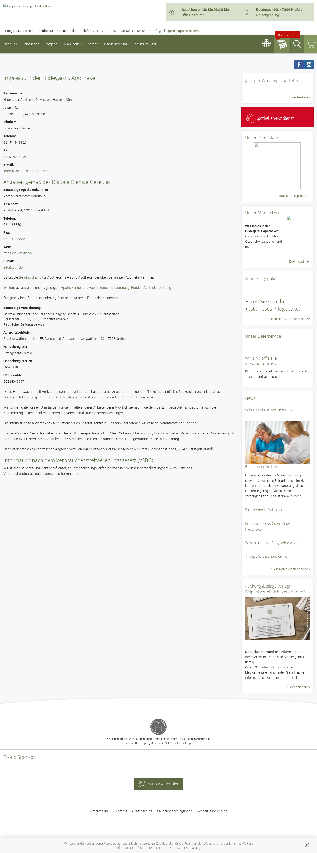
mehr (297, 496)
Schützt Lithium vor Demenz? (269, 409)
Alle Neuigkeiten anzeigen (291, 569)
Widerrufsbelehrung (213, 811)
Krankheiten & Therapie (81, 44)
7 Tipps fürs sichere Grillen (267, 556)
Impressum (100, 811)
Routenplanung (267, 15)
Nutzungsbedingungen (175, 811)
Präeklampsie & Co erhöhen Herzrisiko (268, 526)
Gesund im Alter (144, 44)
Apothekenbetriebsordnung (109, 288)
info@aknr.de (13, 267)
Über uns (10, 44)
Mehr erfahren (299, 687)
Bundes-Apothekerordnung (151, 288)
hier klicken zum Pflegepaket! (289, 319)
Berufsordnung (30, 277)
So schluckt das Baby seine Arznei (273, 542)
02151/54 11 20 (104, 31)
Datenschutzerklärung (184, 847)
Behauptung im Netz (262, 466)
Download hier (299, 261)
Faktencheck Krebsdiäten (266, 509)
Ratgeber (51, 44)
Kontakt (121, 811)
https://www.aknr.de (18, 253)
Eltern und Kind (115, 44)
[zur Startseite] (28, 6)
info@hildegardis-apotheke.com (176, 31)
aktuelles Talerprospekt (293, 196)
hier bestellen (300, 97)
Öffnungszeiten (192, 15)
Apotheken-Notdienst (274, 118)
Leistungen (31, 44)
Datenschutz (143, 811)
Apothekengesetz (74, 288)
